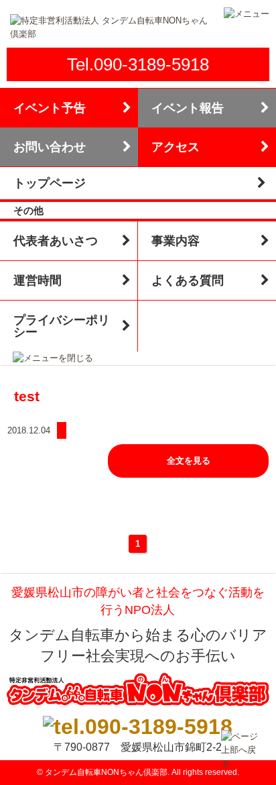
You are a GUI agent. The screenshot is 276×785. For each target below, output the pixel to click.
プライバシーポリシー (61, 326)
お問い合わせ (49, 147)
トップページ (49, 183)
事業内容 (175, 241)
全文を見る (188, 461)
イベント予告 (49, 108)
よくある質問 (187, 280)
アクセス (175, 147)
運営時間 (37, 280)
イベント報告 (187, 108)
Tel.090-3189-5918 (138, 64)
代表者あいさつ (55, 241)
